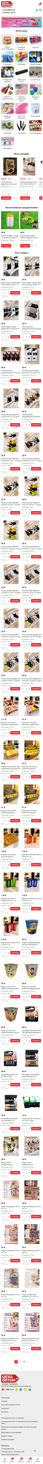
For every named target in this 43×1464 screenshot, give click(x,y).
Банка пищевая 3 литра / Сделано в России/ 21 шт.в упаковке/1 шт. (9, 237)
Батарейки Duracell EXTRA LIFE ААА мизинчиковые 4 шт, (31, 1032)
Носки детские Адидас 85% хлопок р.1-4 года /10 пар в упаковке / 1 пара (32, 681)
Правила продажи (7, 1439)
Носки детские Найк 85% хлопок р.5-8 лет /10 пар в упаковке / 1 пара (31, 592)
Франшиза (5, 1408)
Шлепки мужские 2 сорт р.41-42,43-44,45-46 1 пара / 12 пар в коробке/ (29, 184)
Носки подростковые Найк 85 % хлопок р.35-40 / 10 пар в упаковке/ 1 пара (31, 285)
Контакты (4, 1412)
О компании (5, 1398)
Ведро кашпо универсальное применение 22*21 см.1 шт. (11, 1164)
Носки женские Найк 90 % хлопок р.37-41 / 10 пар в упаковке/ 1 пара (10, 416)
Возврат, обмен (6, 1436)
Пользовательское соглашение (12, 1418)
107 (24, 1362)
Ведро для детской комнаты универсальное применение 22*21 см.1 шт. (11, 988)
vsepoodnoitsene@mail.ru (10, 1454)
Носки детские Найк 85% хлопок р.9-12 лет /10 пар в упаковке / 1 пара (11, 592)
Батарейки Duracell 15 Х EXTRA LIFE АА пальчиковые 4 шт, (9, 1076)
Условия (4, 1401)
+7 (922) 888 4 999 (7, 1449)
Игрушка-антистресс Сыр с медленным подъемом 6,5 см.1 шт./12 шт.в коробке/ (11, 768)
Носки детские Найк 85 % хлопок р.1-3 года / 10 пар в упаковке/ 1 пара (32, 548)
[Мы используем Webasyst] (4, 1393)
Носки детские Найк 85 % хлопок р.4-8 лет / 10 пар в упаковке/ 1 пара (10, 505)
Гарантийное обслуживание (11, 1432)
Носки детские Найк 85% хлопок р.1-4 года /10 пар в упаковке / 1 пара (11, 636)
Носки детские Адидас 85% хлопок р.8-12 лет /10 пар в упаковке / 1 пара (32, 636)
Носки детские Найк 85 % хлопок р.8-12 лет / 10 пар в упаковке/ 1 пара (11, 461)
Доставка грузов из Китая (10, 1405)
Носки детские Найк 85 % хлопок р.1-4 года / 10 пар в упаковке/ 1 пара (11, 548)
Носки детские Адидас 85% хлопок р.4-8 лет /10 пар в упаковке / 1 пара (11, 681)
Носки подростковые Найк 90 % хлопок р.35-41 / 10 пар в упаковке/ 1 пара (10, 285)
